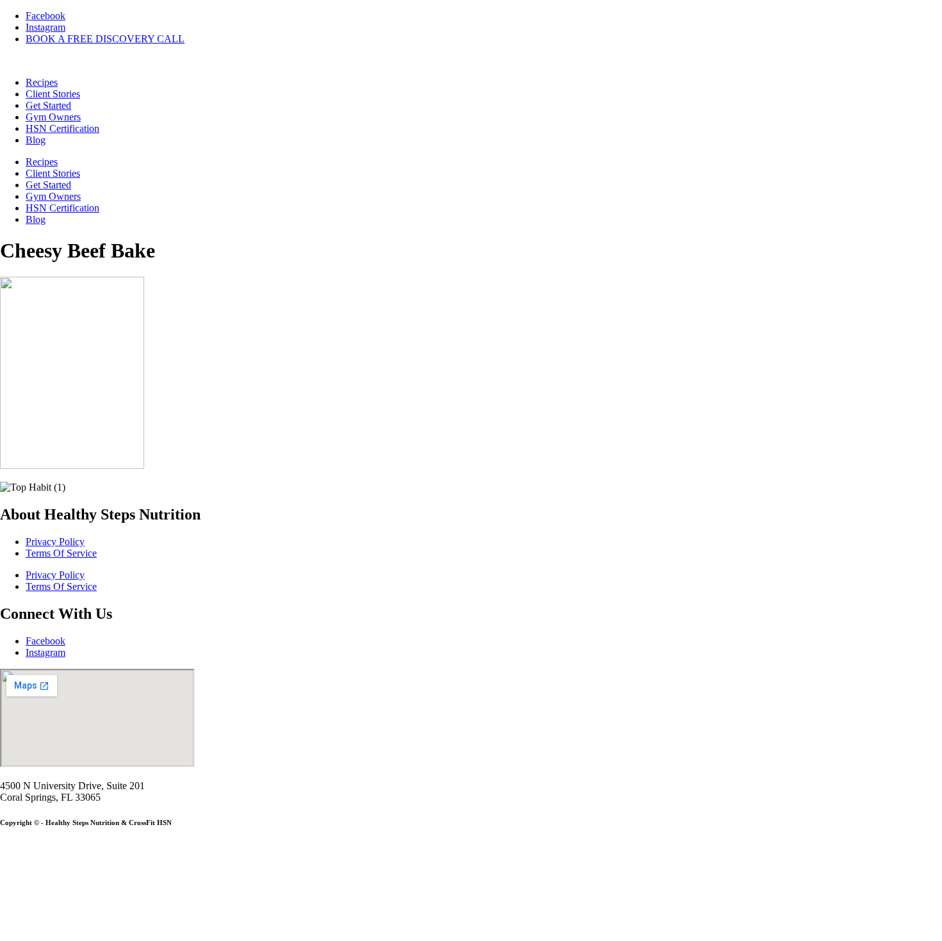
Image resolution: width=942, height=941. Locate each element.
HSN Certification (62, 128)
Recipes (42, 82)
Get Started (48, 105)
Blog (35, 140)
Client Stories (53, 93)
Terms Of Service (61, 553)
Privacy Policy (55, 541)
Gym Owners (53, 116)
